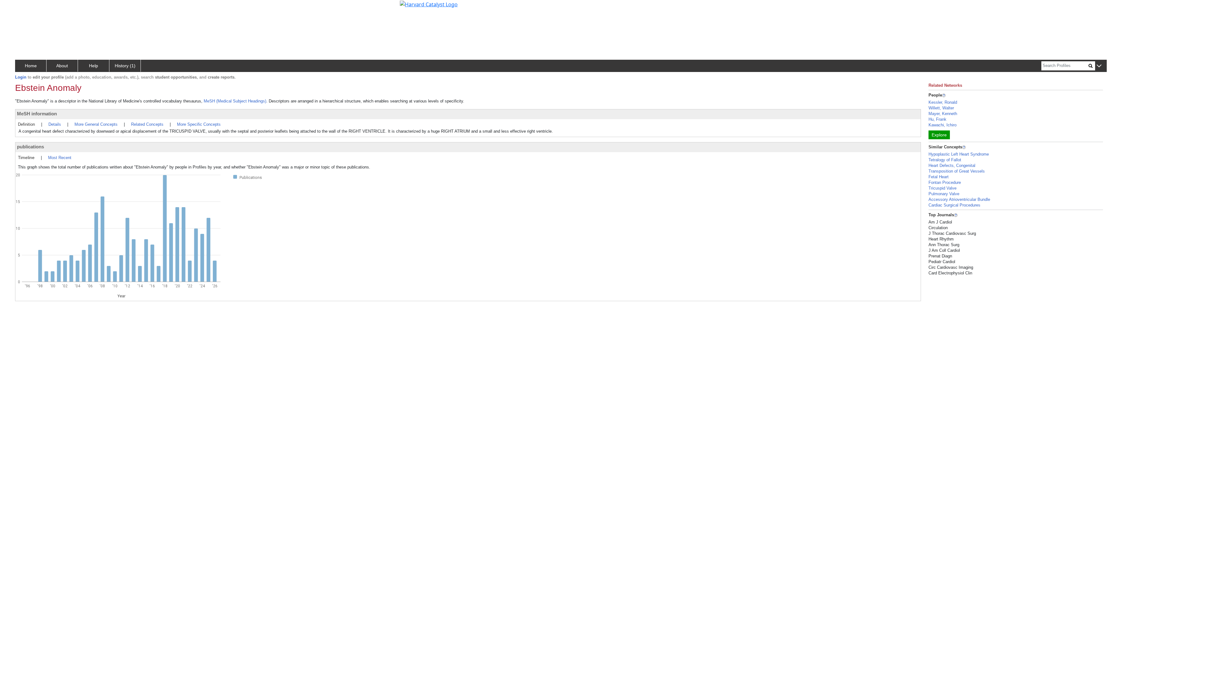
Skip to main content (26, 7)
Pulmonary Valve (944, 193)
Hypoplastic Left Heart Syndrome (959, 154)
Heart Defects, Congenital (952, 165)
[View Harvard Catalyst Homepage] (429, 3)
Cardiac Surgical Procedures (954, 205)
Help (93, 65)
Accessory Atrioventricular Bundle (959, 199)
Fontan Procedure (945, 182)
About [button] (62, 65)
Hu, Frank (937, 119)
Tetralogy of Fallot (945, 159)
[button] (1099, 66)
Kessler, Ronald (943, 102)
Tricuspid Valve (942, 188)
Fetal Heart (939, 176)
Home (31, 65)
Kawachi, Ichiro (942, 125)
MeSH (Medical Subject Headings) (235, 101)
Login (20, 77)
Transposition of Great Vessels (957, 171)
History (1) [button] (125, 65)
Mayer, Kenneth (943, 113)
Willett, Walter (941, 108)
